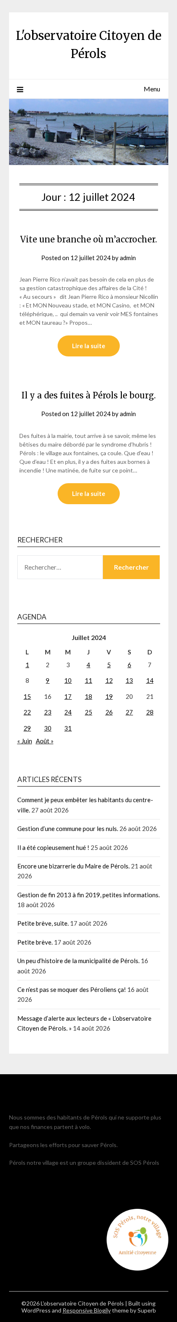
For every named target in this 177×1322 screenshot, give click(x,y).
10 (68, 680)
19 (109, 696)
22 (27, 712)
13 (129, 680)
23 (47, 712)
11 (88, 680)
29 (27, 728)
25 (88, 712)
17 (68, 696)
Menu (152, 89)
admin (128, 257)
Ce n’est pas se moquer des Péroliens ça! (71, 989)
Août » (45, 741)
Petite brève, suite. (43, 923)
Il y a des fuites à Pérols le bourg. (88, 395)
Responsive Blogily (87, 1310)
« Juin (24, 741)
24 (68, 712)
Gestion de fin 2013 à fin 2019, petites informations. (88, 894)
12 (109, 680)
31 (68, 728)
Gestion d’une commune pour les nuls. (67, 828)
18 (88, 696)
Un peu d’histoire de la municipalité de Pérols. (78, 960)
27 (129, 712)
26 (109, 712)
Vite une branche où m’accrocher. (88, 239)
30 (47, 728)
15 (27, 696)
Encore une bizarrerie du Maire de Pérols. (73, 866)
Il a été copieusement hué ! (53, 847)
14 (150, 680)
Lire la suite (88, 345)
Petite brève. (35, 942)
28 (150, 712)
